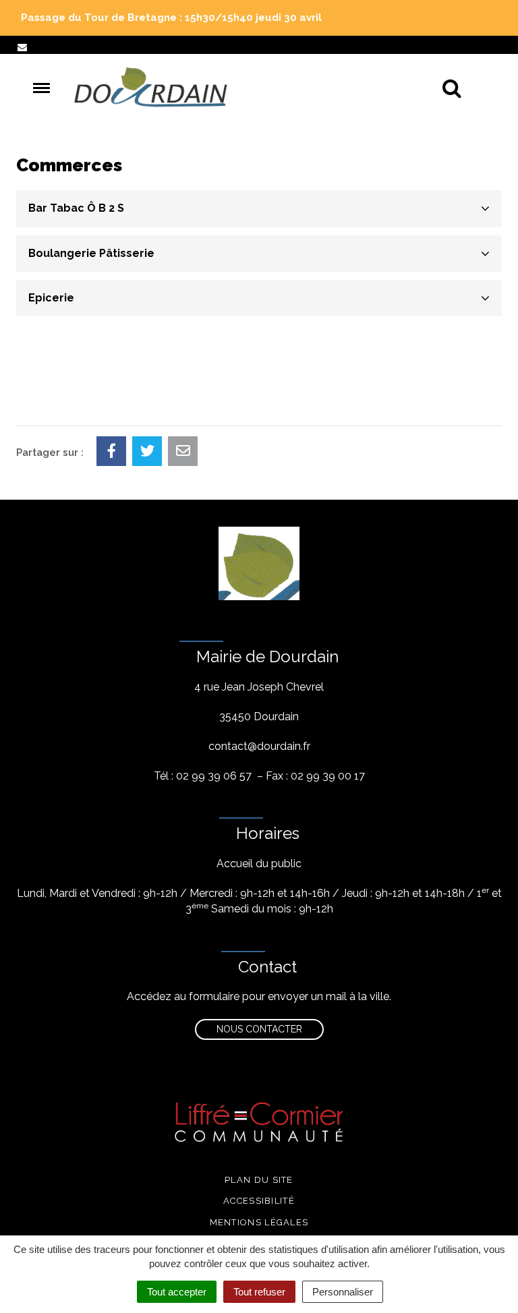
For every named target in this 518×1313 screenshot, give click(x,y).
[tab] (259, 208)
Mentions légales (259, 1222)
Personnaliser (342, 1291)
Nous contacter (259, 1029)
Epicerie (51, 297)
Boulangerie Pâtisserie (91, 253)
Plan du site (259, 1180)
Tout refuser (259, 1291)
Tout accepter (176, 1291)
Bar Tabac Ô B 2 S (76, 208)
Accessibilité (259, 1201)
